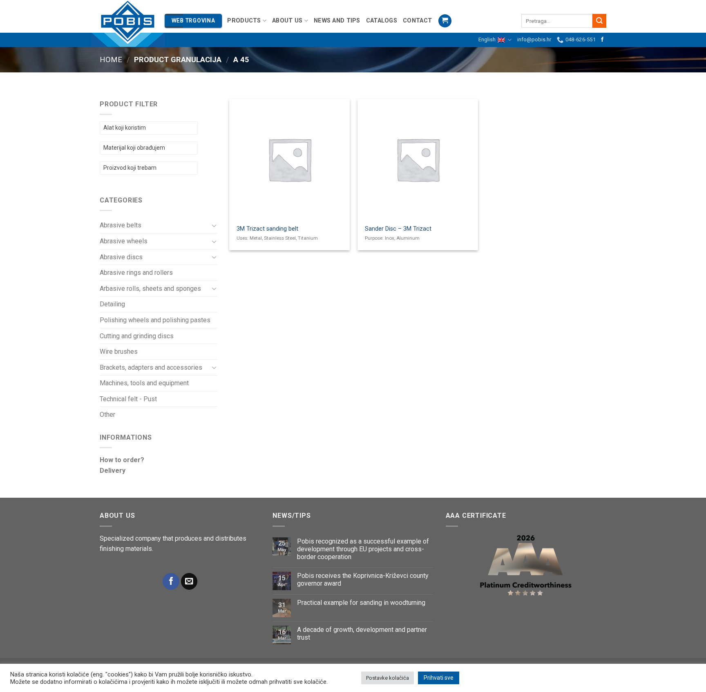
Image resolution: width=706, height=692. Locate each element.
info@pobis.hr (534, 39)
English (487, 39)
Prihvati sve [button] (439, 677)
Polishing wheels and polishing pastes (155, 320)
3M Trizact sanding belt (267, 228)
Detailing (112, 304)
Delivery (112, 470)
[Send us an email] (189, 581)
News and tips (337, 20)
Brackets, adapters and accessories (151, 367)
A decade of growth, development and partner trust (362, 633)
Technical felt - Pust (128, 399)
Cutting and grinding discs (137, 336)
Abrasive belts (120, 225)
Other (107, 414)
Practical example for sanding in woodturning (361, 603)
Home (111, 59)
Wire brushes (119, 351)
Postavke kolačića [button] (387, 678)
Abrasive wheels (123, 241)
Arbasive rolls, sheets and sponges (150, 288)
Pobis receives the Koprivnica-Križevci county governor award (363, 579)
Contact (417, 20)
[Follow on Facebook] (602, 40)
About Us (287, 20)
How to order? (122, 460)
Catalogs (381, 20)
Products (244, 20)
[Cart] (444, 21)
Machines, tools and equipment (144, 383)
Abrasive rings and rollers (136, 272)
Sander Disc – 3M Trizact (398, 228)
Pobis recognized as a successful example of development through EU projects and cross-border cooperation (363, 549)
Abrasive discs (121, 257)
